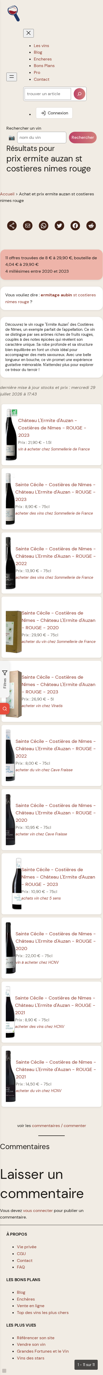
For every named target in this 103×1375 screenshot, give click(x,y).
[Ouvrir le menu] (11, 77)
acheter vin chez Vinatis (42, 705)
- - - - (55, 492)
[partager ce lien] (12, 225)
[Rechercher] (79, 94)
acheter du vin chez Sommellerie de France (59, 641)
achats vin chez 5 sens (41, 898)
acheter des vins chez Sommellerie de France (54, 513)
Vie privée (26, 1247)
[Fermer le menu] (28, 33)
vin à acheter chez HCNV (37, 962)
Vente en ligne (30, 1305)
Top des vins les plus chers (43, 1312)
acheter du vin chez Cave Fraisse (44, 770)
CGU (21, 1253)
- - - (52, 428)
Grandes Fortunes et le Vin (43, 1351)
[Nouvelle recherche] (5, 708)
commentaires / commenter (59, 1125)
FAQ (21, 1267)
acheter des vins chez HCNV (39, 1026)
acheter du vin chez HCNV (38, 1090)
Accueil (7, 194)
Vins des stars (30, 1358)
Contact (24, 1260)
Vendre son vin (31, 1344)
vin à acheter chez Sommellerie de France (54, 449)
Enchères (26, 1299)
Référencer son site (35, 1338)
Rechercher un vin (23, 128)
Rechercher (83, 137)
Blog (21, 1292)
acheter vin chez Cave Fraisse (41, 834)
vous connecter (38, 1210)
